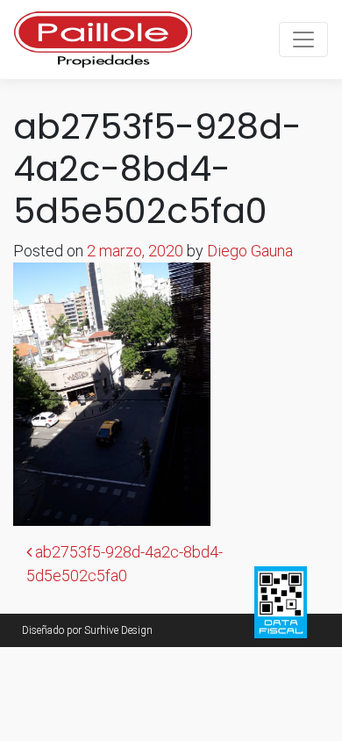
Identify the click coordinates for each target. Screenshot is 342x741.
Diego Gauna (250, 250)
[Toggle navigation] (303, 39)
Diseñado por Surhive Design (87, 630)
